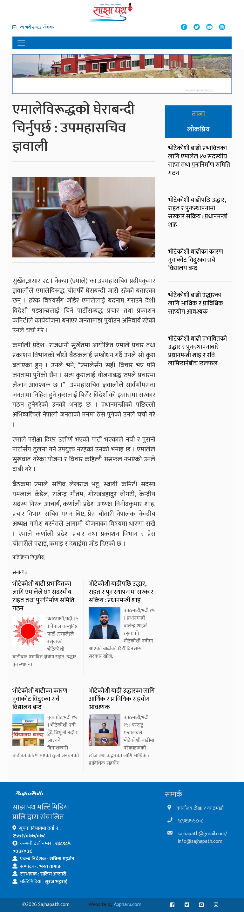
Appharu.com (127, 904)
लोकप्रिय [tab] (198, 129)
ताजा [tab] (198, 114)
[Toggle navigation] (21, 43)
